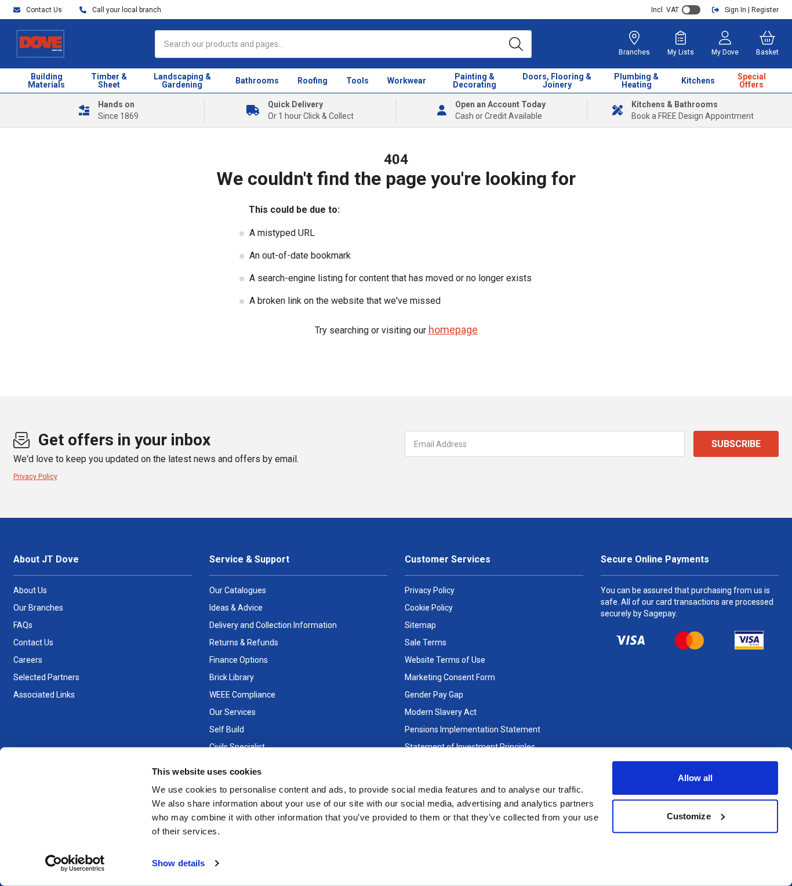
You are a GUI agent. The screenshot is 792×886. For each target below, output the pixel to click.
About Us (30, 590)
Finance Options (238, 659)
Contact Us (33, 642)
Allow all (695, 778)
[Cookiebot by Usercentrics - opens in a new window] (75, 863)
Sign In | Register (752, 10)
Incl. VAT (665, 10)
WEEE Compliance (242, 694)
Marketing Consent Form (450, 677)
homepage (453, 330)
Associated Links (44, 694)
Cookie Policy (429, 607)
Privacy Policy (35, 477)
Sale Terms (425, 642)
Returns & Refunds (243, 642)
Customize (689, 815)
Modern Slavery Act (441, 712)
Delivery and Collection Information (273, 625)
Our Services (232, 712)
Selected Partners (46, 677)
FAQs (22, 625)
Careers (27, 659)
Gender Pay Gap (434, 694)
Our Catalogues (237, 590)
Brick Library (231, 677)
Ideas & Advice (236, 607)
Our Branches (38, 607)
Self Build (226, 729)
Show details (178, 863)
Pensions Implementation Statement (472, 729)
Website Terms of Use (445, 659)
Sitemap (420, 625)
